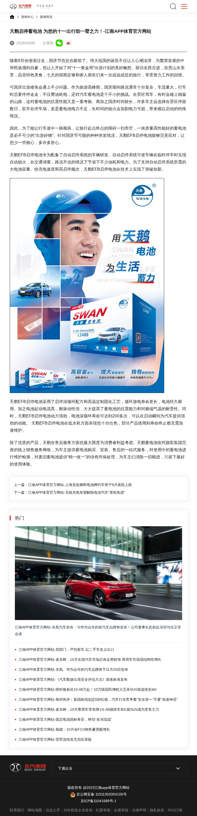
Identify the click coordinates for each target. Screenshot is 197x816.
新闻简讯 (46, 17)
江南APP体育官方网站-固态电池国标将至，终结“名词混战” (65, 719)
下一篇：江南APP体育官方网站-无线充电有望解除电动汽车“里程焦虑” (69, 492)
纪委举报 (103, 810)
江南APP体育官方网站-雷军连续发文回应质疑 (55, 739)
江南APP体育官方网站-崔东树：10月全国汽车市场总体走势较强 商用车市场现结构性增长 (90, 659)
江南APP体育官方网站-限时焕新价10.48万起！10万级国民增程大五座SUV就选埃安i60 (87, 689)
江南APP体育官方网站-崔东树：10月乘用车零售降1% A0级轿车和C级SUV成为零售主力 (89, 709)
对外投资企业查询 (78, 810)
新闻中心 (27, 17)
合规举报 (121, 810)
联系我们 (17, 810)
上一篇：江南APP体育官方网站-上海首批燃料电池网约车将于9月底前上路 (73, 485)
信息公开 (53, 810)
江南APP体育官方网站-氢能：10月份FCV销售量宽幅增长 (64, 729)
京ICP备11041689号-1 (98, 801)
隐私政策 (157, 810)
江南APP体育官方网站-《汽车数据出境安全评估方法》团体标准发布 (73, 679)
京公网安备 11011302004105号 (101, 794)
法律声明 (139, 810)
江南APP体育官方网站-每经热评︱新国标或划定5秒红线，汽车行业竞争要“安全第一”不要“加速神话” (98, 699)
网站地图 (35, 810)
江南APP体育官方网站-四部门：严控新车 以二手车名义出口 (66, 649)
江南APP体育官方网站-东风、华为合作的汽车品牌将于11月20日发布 (73, 669)
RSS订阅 (175, 810)
